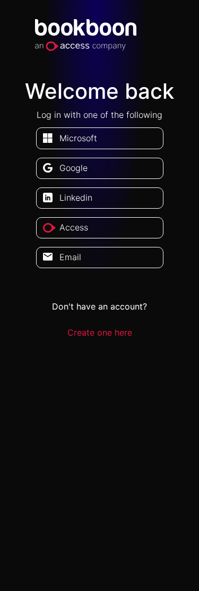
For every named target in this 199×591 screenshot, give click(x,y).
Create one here (99, 332)
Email (70, 257)
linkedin (75, 197)
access (73, 227)
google (73, 167)
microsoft (78, 138)
